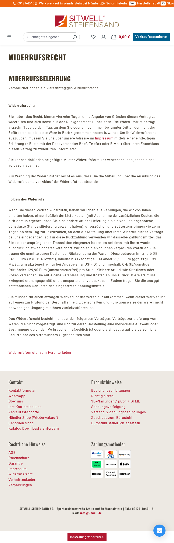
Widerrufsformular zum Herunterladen (39, 353)
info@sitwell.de (91, 513)
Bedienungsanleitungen (110, 390)
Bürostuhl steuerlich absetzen (115, 423)
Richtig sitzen (102, 396)
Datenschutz (18, 458)
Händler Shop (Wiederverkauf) (33, 418)
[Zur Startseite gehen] (87, 21)
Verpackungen (20, 485)
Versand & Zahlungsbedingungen (118, 412)
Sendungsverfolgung (108, 407)
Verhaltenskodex (22, 480)
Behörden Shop (21, 423)
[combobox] (46, 37)
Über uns (15, 401)
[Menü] (9, 36)
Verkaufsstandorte (151, 37)
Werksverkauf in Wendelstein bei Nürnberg (70, 3)
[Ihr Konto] (103, 37)
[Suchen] (75, 37)
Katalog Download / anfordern (33, 428)
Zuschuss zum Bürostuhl (111, 418)
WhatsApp (16, 396)
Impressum (104, 138)
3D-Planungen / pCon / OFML (115, 401)
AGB (11, 453)
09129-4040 (25, 3)
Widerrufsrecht (20, 474)
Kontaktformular (22, 390)
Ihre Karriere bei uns (25, 407)
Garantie (15, 463)
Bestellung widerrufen (87, 537)
